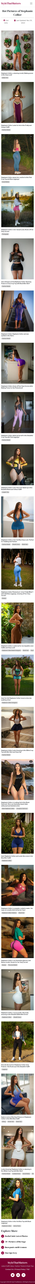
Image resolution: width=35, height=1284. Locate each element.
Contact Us (9, 1269)
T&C (28, 1269)
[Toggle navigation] (31, 3)
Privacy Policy (20, 1269)
